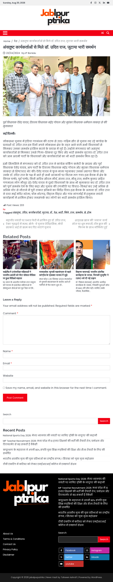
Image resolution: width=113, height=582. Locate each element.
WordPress (96, 577)
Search (7, 414)
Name (8, 351)
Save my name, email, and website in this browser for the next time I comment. (56, 388)
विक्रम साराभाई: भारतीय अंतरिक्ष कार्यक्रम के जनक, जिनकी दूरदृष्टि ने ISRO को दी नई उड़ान (92, 275)
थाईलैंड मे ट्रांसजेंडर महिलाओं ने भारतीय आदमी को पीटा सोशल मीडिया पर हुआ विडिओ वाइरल (19, 275)
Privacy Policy (10, 549)
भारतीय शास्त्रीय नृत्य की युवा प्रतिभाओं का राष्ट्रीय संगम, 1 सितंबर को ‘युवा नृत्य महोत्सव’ (48, 458)
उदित (24, 212)
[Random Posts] (102, 33)
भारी (60, 212)
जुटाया (45, 212)
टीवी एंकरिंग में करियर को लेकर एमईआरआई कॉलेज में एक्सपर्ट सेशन (39, 464)
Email (7, 363)
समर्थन (79, 212)
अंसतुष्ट (17, 212)
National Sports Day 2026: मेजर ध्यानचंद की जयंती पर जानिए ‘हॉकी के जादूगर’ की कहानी (50, 435)
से (85, 212)
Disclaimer (8, 554)
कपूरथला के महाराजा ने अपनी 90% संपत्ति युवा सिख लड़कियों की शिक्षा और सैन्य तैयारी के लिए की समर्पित (83, 504)
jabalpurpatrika (36, 577)
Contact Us (9, 544)
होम (89, 212)
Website (8, 375)
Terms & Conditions (14, 538)
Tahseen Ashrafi (69, 577)
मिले (66, 212)
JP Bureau (30, 53)
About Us (8, 533)
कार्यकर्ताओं (35, 212)
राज (72, 212)
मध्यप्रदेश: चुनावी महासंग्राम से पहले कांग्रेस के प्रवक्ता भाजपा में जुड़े (55, 273)
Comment (10, 313)
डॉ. (51, 212)
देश (4, 209)
